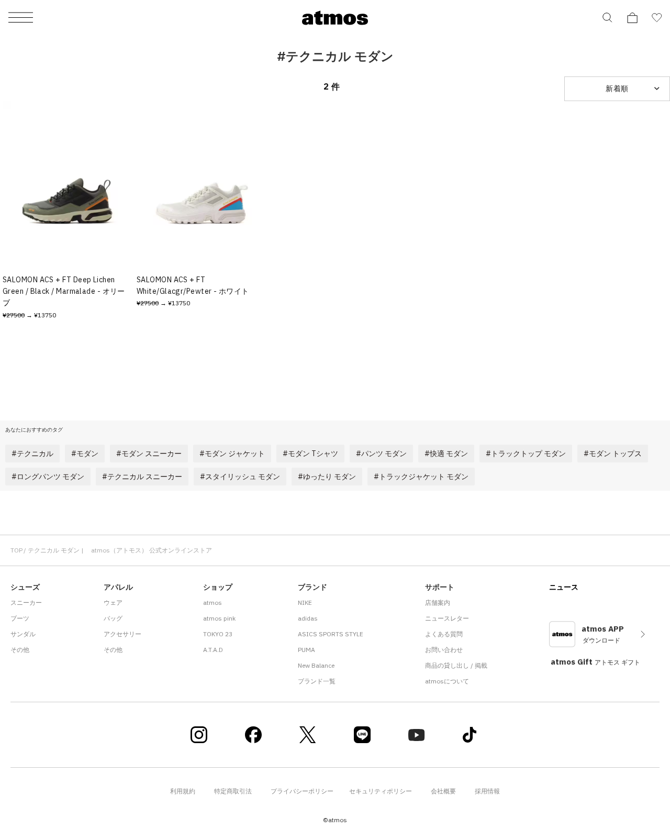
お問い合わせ (444, 650)
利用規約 (182, 791)
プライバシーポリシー (302, 791)
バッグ (113, 618)
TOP (16, 550)
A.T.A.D (213, 650)
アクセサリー (122, 634)
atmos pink (219, 618)
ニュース (563, 587)
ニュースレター (447, 618)
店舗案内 (437, 602)
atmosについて (447, 681)
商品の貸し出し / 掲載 (456, 665)
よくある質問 (444, 634)
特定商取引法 (233, 791)
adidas (308, 618)
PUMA (306, 650)
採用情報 (487, 791)
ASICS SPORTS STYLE (330, 634)
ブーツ (19, 618)
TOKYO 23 (217, 634)
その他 (19, 650)
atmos (212, 602)
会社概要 (443, 791)
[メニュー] (20, 18)
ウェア (113, 602)
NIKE (305, 602)
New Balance (316, 665)
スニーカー (26, 602)
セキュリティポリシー (380, 791)
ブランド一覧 (317, 681)
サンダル (23, 634)
